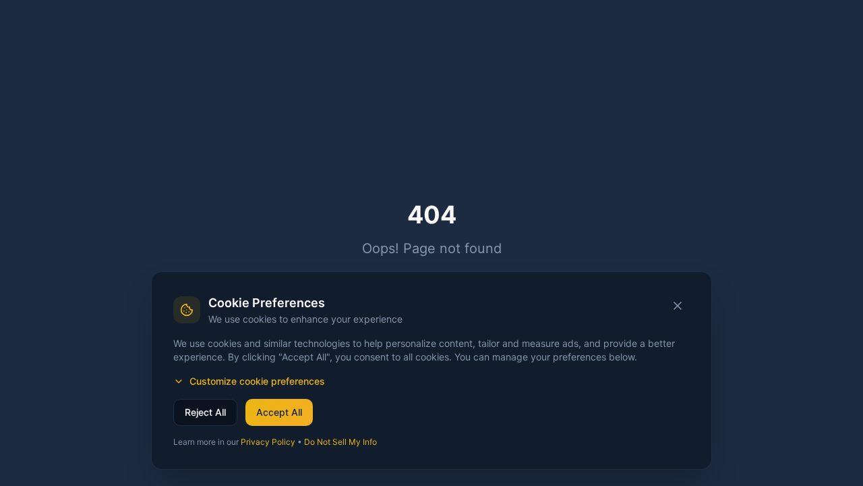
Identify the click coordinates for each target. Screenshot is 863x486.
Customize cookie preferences (257, 381)
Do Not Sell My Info (340, 442)
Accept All (279, 412)
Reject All (205, 412)
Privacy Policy (268, 442)
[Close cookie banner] (677, 306)
